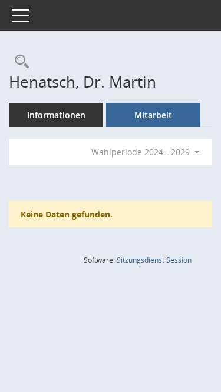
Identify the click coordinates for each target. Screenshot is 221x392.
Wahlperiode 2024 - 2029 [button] (141, 152)
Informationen (56, 114)
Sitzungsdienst (154, 260)
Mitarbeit (153, 114)
